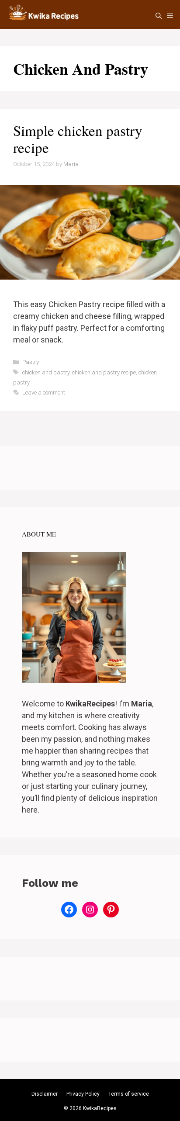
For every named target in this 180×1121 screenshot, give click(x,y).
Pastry (30, 362)
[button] (158, 15)
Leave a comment (43, 392)
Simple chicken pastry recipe (77, 139)
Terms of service (128, 1094)
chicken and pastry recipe (104, 372)
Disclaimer (44, 1094)
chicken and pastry (45, 372)
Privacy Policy (83, 1094)
